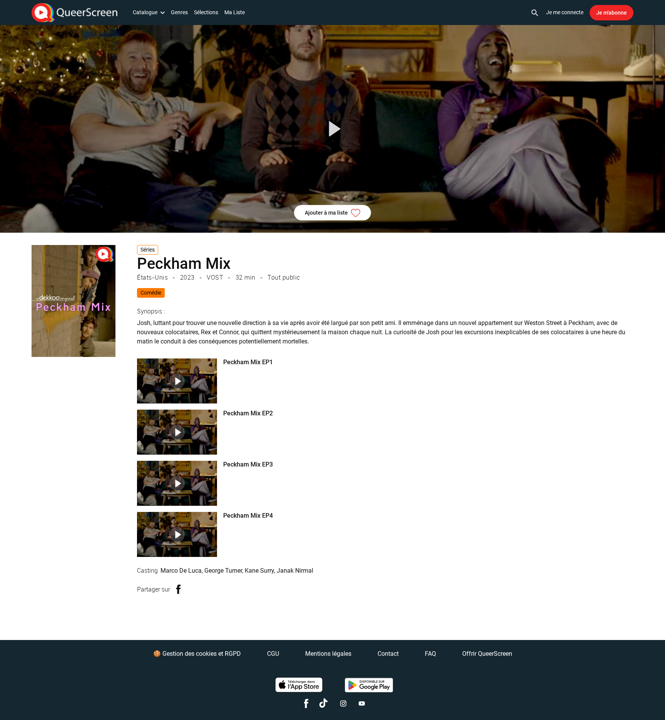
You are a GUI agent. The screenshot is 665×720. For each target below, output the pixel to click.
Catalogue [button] (145, 12)
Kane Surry (259, 570)
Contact (388, 653)
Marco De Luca (181, 570)
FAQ (430, 653)
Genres (179, 12)
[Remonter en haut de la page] (629, 700)
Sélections (206, 12)
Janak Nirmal (295, 570)
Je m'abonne (611, 13)
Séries (147, 250)
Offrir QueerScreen (487, 653)
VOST (215, 277)
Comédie (150, 293)
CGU (273, 653)
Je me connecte (564, 12)
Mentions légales (328, 653)
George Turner (223, 570)
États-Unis (152, 277)
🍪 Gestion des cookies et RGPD (197, 653)
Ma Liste (234, 12)
